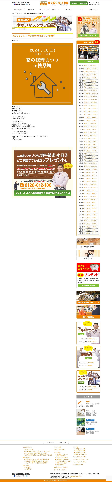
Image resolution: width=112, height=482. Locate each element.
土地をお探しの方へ (95, 4)
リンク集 (75, 447)
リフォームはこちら (95, 2)
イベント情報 (57, 447)
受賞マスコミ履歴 (61, 463)
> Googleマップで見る (76, 476)
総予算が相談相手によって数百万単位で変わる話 (38, 455)
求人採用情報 (60, 464)
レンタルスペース (78, 464)
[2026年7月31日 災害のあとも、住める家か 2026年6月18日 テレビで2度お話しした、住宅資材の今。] (88, 332)
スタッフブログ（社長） (80, 457)
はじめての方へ (27, 447)
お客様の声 (28, 469)
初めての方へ (18, 9)
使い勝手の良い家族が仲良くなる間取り (36, 453)
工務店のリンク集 (80, 449)
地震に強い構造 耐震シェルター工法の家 (36, 461)
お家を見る (31, 9)
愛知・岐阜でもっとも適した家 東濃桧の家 (37, 459)
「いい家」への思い (43, 9)
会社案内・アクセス (62, 454)
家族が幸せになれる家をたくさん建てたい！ (37, 451)
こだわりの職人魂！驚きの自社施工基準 (36, 463)
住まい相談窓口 (61, 456)
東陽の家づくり (56, 9)
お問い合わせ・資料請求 (61, 467)
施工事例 (27, 467)
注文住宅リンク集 (80, 450)
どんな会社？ (68, 9)
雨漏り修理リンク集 (81, 454)
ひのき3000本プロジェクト (64, 461)
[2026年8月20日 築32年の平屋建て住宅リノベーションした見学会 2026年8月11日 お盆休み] (88, 381)
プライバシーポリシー (60, 469)
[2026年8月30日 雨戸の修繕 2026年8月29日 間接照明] (88, 357)
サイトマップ (62, 442)
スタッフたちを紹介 (62, 457)
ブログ (81, 9)
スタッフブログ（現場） (80, 462)
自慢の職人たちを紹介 (63, 459)
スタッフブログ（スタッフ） (81, 459)
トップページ (50, 442)
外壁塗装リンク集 (80, 452)
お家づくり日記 (94, 9)
